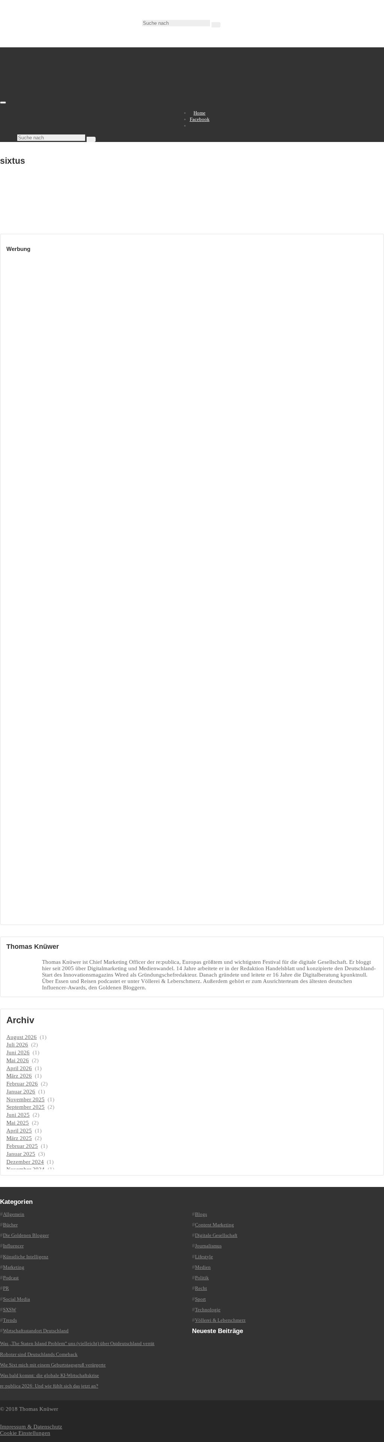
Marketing (13, 1267)
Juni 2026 (18, 1052)
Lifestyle (204, 1256)
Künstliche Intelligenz (25, 1256)
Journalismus (208, 1246)
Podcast (11, 1277)
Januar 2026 (20, 1092)
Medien (203, 1267)
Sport (200, 1299)
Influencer (13, 1246)
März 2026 (19, 1076)
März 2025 (19, 1138)
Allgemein (13, 1214)
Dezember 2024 (25, 1162)
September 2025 (25, 1107)
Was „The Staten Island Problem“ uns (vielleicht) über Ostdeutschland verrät (77, 1343)
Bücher (10, 1225)
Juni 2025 (18, 1115)
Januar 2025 (20, 1154)
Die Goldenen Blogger (26, 1235)
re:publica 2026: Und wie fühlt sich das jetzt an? (49, 1386)
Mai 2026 (17, 1060)
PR (6, 1288)
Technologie (207, 1309)
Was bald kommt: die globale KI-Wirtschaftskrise (49, 1375)
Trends (10, 1320)
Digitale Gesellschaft (216, 1235)
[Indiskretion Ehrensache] (79, 101)
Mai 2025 (17, 1123)
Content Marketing (214, 1225)
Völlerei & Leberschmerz (220, 1320)
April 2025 (19, 1131)
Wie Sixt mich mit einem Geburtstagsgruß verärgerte (53, 1365)
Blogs (201, 1214)
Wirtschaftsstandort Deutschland (36, 1330)
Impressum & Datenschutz (31, 1427)
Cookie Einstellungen (25, 1433)
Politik (202, 1277)
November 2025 (25, 1099)
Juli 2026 (17, 1045)
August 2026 (21, 1037)
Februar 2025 (22, 1146)
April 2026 (19, 1068)
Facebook (200, 119)
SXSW (9, 1309)
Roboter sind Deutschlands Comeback (39, 1354)
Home (200, 113)
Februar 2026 (22, 1084)
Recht (201, 1288)
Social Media (16, 1299)
